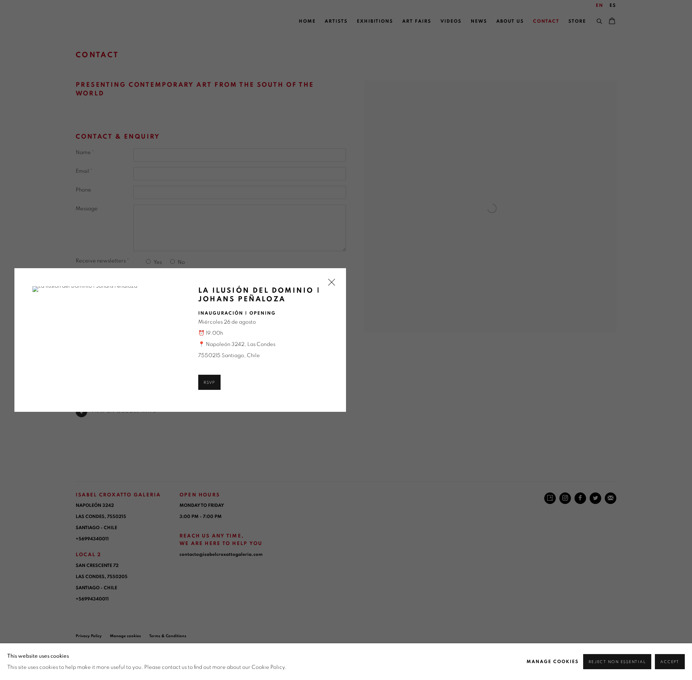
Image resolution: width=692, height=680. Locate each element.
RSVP (209, 382)
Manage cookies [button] (553, 661)
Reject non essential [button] (617, 662)
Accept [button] (669, 662)
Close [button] (329, 284)
